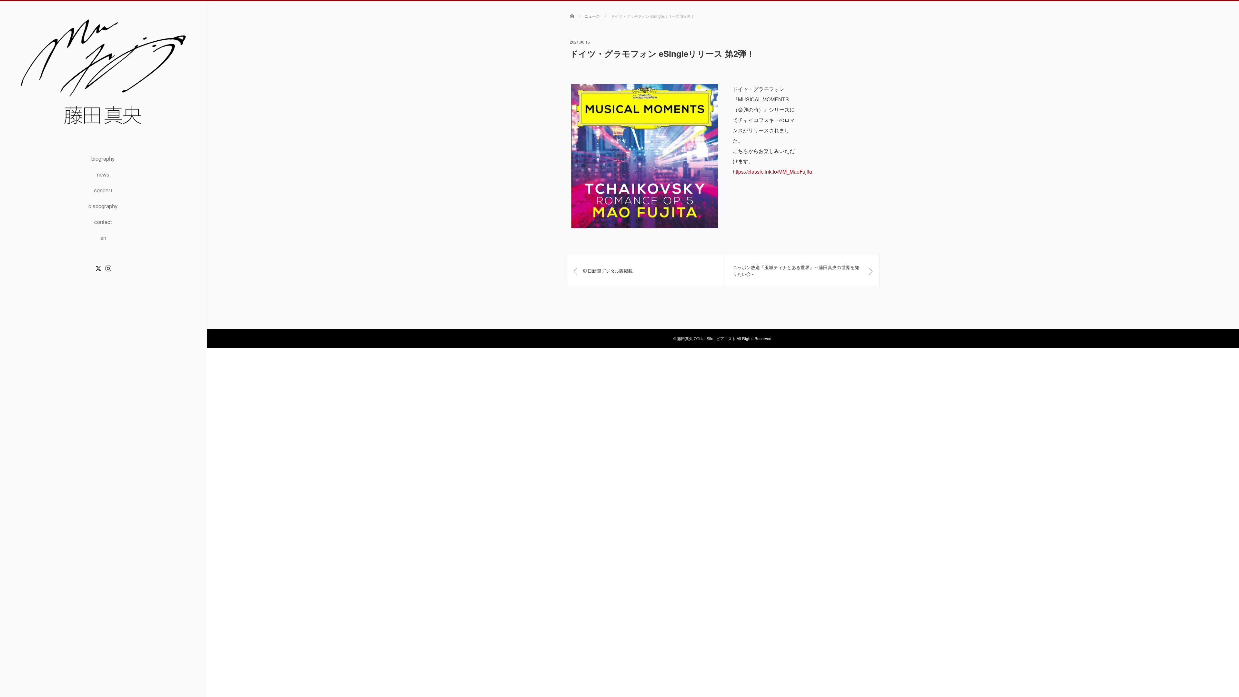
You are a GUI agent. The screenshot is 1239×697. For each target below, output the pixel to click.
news (103, 174)
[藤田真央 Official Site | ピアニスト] (103, 128)
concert (103, 190)
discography (103, 206)
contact (103, 221)
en (103, 237)
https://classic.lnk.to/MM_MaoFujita (772, 171)
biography (103, 158)
